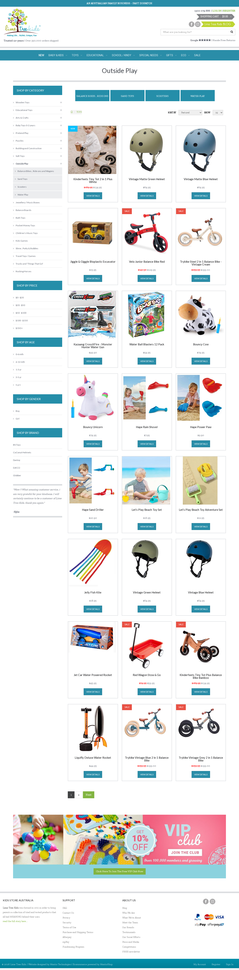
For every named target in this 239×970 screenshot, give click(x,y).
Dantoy (16, 460)
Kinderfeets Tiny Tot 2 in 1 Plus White (92, 180)
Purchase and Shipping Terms (78, 932)
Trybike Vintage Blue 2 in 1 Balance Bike (147, 759)
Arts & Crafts (22, 117)
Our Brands (128, 927)
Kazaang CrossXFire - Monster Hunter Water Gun (93, 346)
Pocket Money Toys (25, 225)
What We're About (131, 917)
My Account (199, 964)
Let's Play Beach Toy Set (147, 509)
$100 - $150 (22, 320)
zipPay (66, 942)
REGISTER (229, 10)
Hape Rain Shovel (147, 427)
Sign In (229, 964)
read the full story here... (15, 921)
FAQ (65, 908)
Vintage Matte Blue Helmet (201, 179)
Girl (17, 418)
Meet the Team (130, 922)
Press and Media (130, 942)
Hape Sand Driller (93, 509)
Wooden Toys (23, 102)
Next (88, 794)
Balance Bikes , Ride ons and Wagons (92, 98)
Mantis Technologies (60, 964)
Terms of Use (69, 927)
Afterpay (67, 937)
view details (93, 196)
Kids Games (22, 240)
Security (67, 922)
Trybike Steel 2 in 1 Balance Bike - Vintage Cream (201, 263)
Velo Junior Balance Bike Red (147, 261)
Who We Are (128, 912)
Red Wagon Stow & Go (147, 675)
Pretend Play (22, 133)
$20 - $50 (20, 305)
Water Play (197, 96)
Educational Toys (24, 110)
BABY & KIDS (56, 55)
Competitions (129, 946)
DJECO (16, 467)
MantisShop (106, 964)
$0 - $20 (20, 297)
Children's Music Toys (27, 233)
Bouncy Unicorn (93, 427)
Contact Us (68, 912)
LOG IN (216, 10)
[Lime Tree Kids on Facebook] (206, 901)
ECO (183, 55)
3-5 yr (18, 377)
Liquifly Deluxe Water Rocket (93, 757)
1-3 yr (18, 369)
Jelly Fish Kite (92, 592)
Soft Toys (20, 156)
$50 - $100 (21, 312)
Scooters (162, 96)
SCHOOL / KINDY (121, 55)
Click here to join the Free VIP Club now (119, 871)
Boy (18, 411)
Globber (17, 475)
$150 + (19, 328)
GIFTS (169, 55)
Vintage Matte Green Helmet (147, 179)
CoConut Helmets (22, 452)
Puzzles (20, 140)
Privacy (66, 917)
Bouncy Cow (201, 344)
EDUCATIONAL (95, 55)
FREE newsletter (131, 951)
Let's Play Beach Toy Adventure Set (201, 509)
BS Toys (17, 444)
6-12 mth (20, 361)
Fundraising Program (73, 946)
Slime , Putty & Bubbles (27, 248)
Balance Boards (23, 210)
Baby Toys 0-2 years (25, 125)
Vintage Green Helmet (147, 592)
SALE (197, 55)
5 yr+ (18, 384)
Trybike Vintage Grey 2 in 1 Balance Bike (201, 759)
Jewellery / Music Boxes (28, 202)
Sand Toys (127, 96)
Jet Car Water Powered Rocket (93, 675)
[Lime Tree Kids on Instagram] (212, 901)
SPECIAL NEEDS (148, 55)
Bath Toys (20, 217)
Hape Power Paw (200, 427)
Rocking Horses (23, 271)
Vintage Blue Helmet (201, 592)
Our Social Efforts (131, 937)
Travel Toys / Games (26, 256)
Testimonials (128, 932)
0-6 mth (20, 354)
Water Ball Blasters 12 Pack (146, 344)
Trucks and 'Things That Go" (29, 263)
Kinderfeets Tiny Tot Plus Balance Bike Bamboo (201, 676)
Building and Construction (29, 148)
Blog (124, 908)
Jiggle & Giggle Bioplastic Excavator (93, 261)
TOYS (75, 55)
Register (216, 964)
